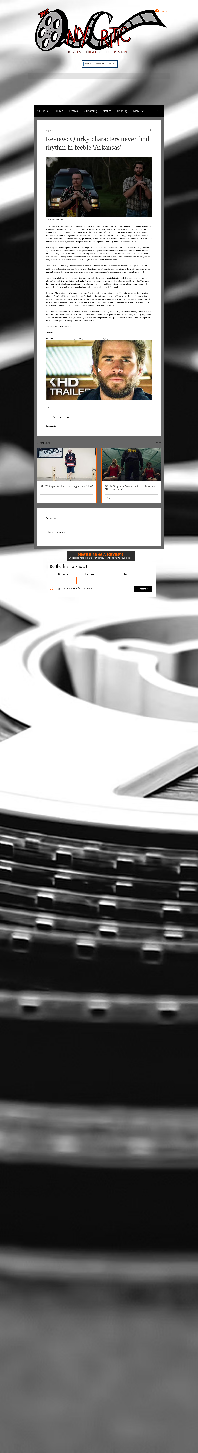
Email (126, 574)
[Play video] (99, 370)
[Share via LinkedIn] (61, 417)
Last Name (89, 574)
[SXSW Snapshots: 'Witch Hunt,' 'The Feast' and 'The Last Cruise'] (131, 464)
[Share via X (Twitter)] (54, 417)
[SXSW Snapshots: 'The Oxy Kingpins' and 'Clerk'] (66, 464)
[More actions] (150, 130)
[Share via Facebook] (47, 417)
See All (158, 442)
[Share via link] (68, 417)
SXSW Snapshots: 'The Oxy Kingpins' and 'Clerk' (66, 486)
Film (48, 407)
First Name (63, 574)
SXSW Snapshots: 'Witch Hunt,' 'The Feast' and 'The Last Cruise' (130, 488)
